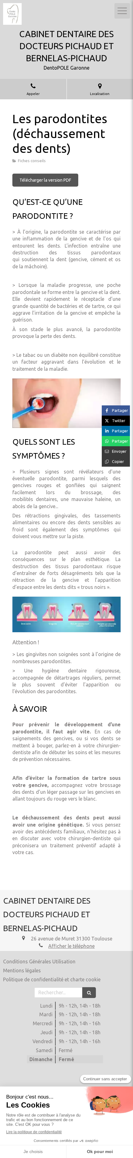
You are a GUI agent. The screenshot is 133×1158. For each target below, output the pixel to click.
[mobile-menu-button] (122, 11)
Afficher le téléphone (71, 946)
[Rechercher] (89, 992)
